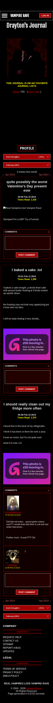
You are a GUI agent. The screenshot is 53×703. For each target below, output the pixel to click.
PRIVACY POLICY (13, 672)
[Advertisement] (26, 4)
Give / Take (34, 92)
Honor (16, 92)
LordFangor (12, 565)
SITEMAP (8, 644)
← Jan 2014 (8, 174)
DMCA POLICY (11, 676)
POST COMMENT (26, 255)
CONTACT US (10, 641)
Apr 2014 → (45, 174)
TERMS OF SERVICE (14, 669)
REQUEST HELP (12, 637)
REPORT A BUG (12, 648)
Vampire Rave (33, 688)
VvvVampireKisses (13, 512)
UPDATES (8, 651)
